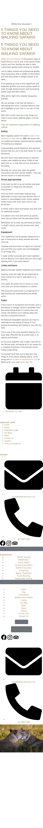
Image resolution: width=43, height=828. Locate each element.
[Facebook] (3, 543)
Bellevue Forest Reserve (11, 59)
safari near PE (26, 362)
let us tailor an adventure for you (23, 359)
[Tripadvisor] (15, 543)
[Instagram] (9, 543)
